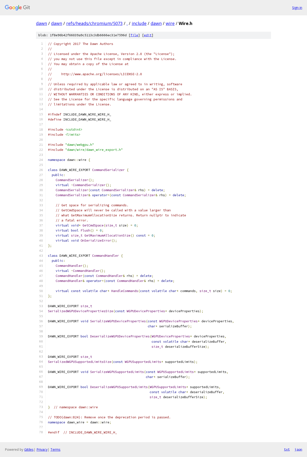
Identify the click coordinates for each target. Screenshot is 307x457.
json (298, 449)
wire (170, 23)
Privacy (41, 449)
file (134, 35)
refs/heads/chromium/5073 (94, 23)
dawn (41, 23)
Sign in (297, 7)
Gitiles (29, 449)
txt (287, 449)
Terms (55, 449)
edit (148, 35)
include (139, 23)
